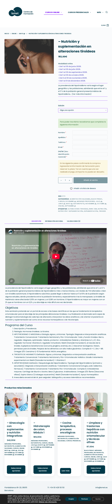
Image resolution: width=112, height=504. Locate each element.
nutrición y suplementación (70, 211)
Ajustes (98, 499)
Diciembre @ (71, 201)
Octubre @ (101, 204)
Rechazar (84, 499)
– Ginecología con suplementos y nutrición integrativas (15, 429)
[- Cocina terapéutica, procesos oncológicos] (69, 406)
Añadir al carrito (91, 180)
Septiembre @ (70, 206)
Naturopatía (78, 204)
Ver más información (82, 94)
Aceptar (71, 499)
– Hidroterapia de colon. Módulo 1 (41, 427)
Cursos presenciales (78, 12)
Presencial (77, 441)
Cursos (61, 201)
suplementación (91, 211)
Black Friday (96, 199)
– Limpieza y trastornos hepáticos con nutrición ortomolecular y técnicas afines (96, 432)
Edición (61, 105)
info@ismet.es (101, 487)
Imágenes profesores (86, 201)
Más (99, 12)
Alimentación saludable (80, 199)
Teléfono (62, 142)
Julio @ (99, 201)
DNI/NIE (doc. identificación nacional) (63, 154)
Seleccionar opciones (16, 469)
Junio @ (61, 204)
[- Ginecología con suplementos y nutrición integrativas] (16, 406)
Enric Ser (93, 209)
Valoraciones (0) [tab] (73, 221)
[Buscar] (107, 12)
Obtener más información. (48, 502)
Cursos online (52, 12)
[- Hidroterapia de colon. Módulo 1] (42, 406)
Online (61, 206)
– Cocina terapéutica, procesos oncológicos (68, 427)
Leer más (66, 471)
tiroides (102, 211)
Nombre (62, 132)
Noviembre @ (90, 204)
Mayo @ (69, 204)
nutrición (102, 209)
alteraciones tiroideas (78, 209)
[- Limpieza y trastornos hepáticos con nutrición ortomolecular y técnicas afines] (96, 406)
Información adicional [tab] (54, 221)
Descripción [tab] (36, 221)
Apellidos (62, 137)
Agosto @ (41, 445)
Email (61, 147)
